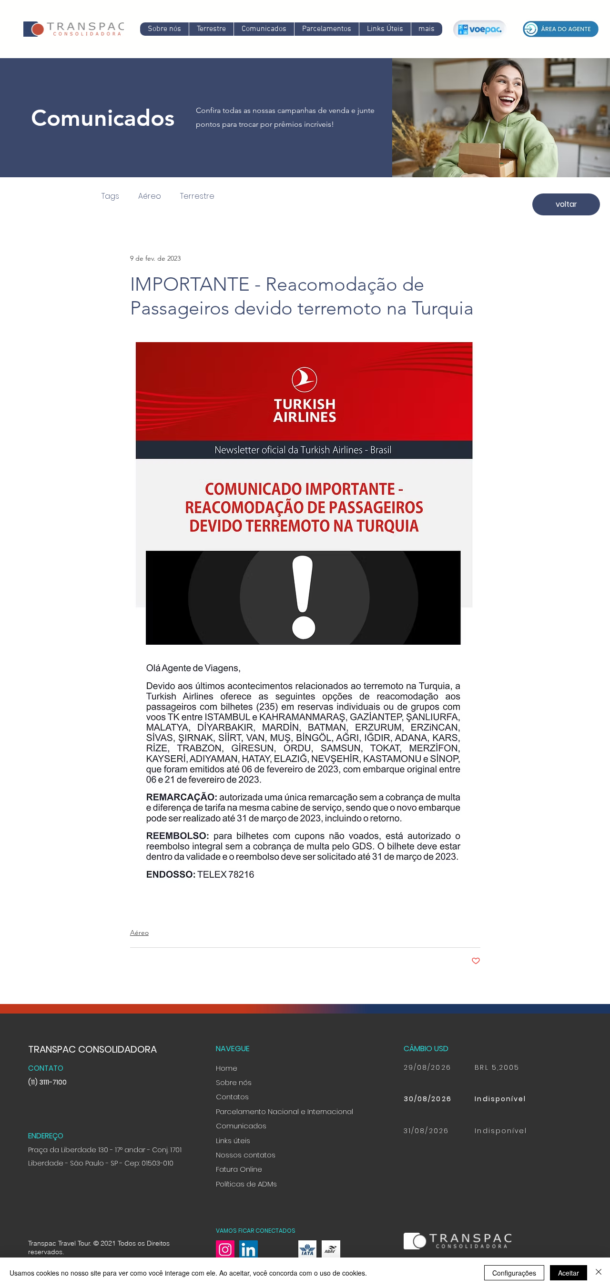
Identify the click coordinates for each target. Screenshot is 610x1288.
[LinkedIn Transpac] (248, 1249)
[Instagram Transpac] (225, 1249)
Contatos (232, 1097)
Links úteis (233, 1141)
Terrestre (197, 196)
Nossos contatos (245, 1155)
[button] (264, 29)
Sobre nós (234, 1082)
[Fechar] (598, 1272)
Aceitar (568, 1273)
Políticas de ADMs (246, 1184)
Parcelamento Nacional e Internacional (284, 1111)
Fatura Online (239, 1169)
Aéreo (149, 196)
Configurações (514, 1273)
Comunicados (241, 1126)
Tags (110, 196)
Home (226, 1068)
